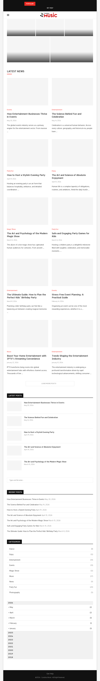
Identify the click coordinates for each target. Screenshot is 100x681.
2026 (10, 602)
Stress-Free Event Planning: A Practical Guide (68, 296)
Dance (51, 549)
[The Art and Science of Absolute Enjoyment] (28, 49)
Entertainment (51, 560)
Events (51, 565)
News (51, 582)
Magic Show (51, 571)
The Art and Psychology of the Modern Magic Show (71, 58)
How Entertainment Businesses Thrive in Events (21, 31)
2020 (10, 650)
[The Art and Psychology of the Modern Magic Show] (71, 49)
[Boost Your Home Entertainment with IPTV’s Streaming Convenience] (27, 333)
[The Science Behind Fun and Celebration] (50, 27)
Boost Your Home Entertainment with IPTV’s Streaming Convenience (26, 357)
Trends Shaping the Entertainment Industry (70, 357)
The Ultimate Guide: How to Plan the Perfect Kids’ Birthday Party (26, 296)
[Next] (41, 4)
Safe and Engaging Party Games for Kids (70, 234)
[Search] (92, 15)
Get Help (50, 8)
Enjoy (51, 554)
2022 (10, 643)
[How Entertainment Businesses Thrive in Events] (21, 27)
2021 (10, 646)
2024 (10, 636)
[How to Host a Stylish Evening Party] (79, 27)
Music (51, 576)
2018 (10, 657)
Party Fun (51, 587)
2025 (10, 632)
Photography (51, 592)
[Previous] (37, 4)
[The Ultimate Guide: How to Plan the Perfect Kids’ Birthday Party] (27, 272)
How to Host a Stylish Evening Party (79, 31)
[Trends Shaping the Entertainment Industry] (72, 333)
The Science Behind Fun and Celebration (50, 31)
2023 (10, 639)
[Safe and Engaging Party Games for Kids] (72, 211)
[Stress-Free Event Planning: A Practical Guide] (72, 272)
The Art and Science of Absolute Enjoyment (28, 58)
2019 (10, 653)
